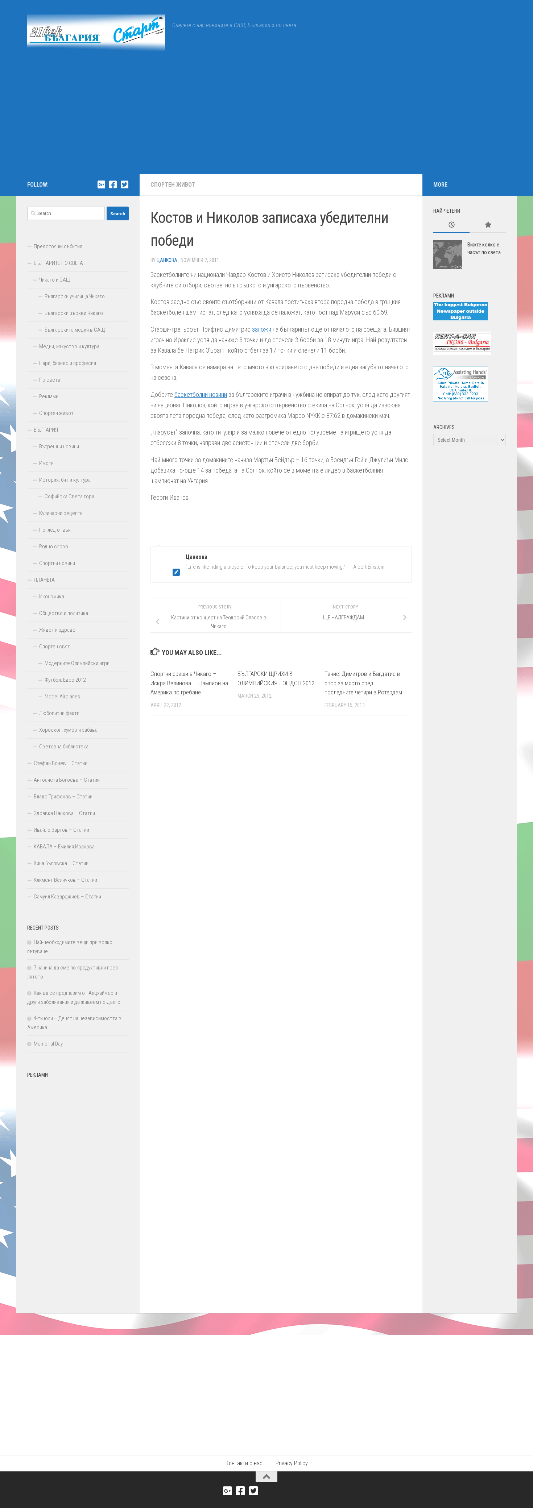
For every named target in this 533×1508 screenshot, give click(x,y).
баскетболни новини (200, 394)
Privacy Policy (292, 1463)
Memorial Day (48, 1043)
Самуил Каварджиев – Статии (67, 896)
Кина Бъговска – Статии (61, 863)
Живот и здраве (57, 630)
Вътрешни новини (59, 446)
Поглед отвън (55, 530)
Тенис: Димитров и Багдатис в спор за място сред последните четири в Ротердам (363, 683)
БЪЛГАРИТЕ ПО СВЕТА (58, 263)
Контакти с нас (244, 1463)
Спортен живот (172, 184)
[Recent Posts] (451, 225)
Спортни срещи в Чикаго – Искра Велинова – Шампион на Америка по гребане (189, 683)
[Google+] (101, 184)
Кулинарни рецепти (61, 513)
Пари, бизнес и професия (67, 363)
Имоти (46, 463)
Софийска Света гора (69, 496)
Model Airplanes (62, 696)
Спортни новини (57, 563)
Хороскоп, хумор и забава (68, 730)
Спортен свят (54, 646)
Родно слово (53, 546)
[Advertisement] (266, 119)
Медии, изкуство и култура (69, 346)
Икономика (51, 596)
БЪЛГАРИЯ (46, 430)
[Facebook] (112, 184)
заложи (261, 329)
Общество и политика (63, 613)
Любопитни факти (59, 713)
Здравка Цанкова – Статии (64, 813)
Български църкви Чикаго (74, 313)
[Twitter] (124, 184)
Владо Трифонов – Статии (63, 796)
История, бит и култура (65, 480)
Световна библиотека (63, 746)
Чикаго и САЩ (55, 280)
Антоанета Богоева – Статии (67, 780)
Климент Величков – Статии (65, 880)
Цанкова (167, 260)
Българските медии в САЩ (75, 330)
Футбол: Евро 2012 (65, 680)
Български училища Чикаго (75, 296)
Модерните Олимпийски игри (77, 663)
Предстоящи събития (58, 246)
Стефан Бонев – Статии (60, 763)
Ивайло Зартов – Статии (61, 830)
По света (49, 380)
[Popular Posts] (488, 225)
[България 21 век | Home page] (96, 32)
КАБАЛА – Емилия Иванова (64, 846)
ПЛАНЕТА (44, 580)
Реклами (48, 396)
